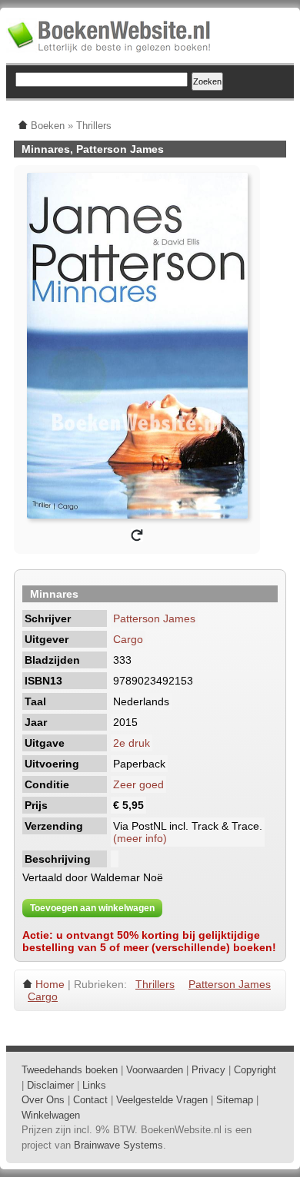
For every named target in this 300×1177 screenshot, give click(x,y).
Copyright (255, 1070)
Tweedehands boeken (70, 1070)
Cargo (128, 639)
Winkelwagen (51, 1115)
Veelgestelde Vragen (162, 1100)
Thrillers (155, 984)
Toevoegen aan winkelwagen (92, 908)
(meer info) (140, 838)
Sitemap (234, 1100)
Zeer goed (138, 784)
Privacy (208, 1070)
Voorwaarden (154, 1070)
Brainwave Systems (118, 1145)
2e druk (131, 743)
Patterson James (154, 618)
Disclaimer (50, 1085)
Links (94, 1085)
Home (50, 984)
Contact (90, 1100)
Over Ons (43, 1100)
